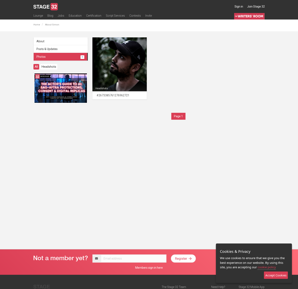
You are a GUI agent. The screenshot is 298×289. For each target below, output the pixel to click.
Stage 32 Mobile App (252, 287)
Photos (59, 56)
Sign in (239, 6)
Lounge (38, 15)
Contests (135, 15)
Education (75, 15)
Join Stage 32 (256, 6)
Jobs (61, 15)
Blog (50, 15)
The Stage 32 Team (174, 287)
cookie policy (267, 267)
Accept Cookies (275, 275)
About (40, 41)
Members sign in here (149, 267)
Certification (93, 15)
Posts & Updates (47, 49)
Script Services (115, 15)
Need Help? (218, 287)
